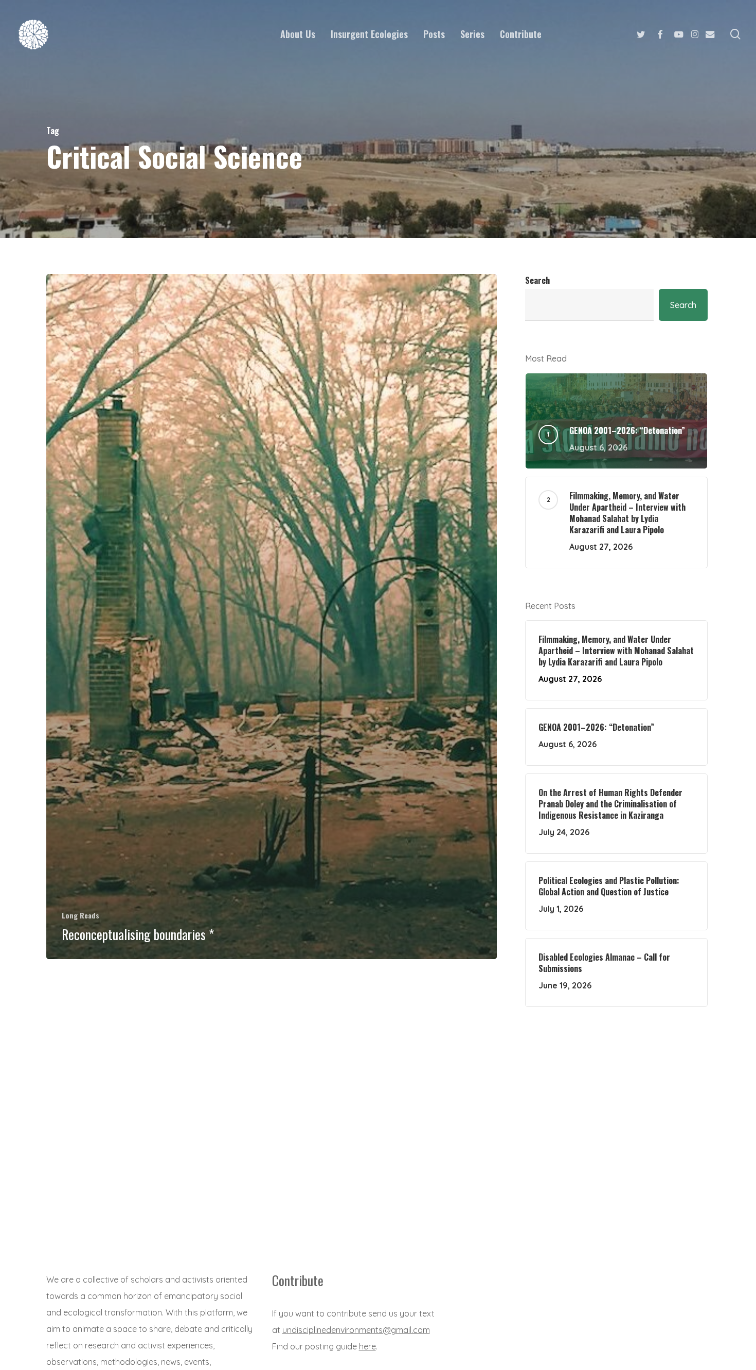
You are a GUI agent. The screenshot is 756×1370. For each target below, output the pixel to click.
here (367, 1346)
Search (537, 280)
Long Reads (80, 915)
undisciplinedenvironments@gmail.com (356, 1330)
